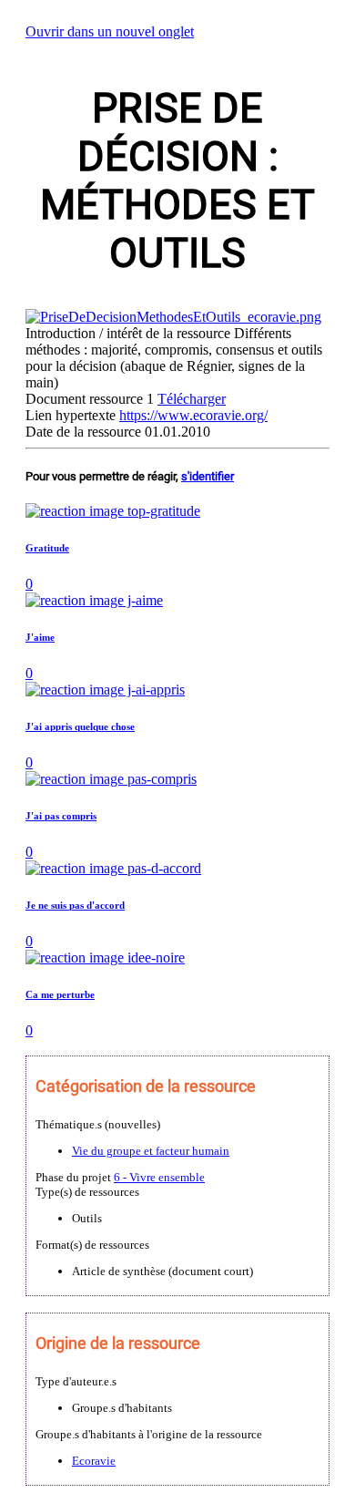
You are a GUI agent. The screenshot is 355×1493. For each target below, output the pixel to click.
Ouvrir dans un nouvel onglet (109, 31)
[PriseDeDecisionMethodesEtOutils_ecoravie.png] (173, 316)
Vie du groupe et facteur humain (150, 1151)
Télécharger (191, 399)
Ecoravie (94, 1460)
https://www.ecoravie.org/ (193, 415)
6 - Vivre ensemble (159, 1177)
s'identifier (207, 476)
